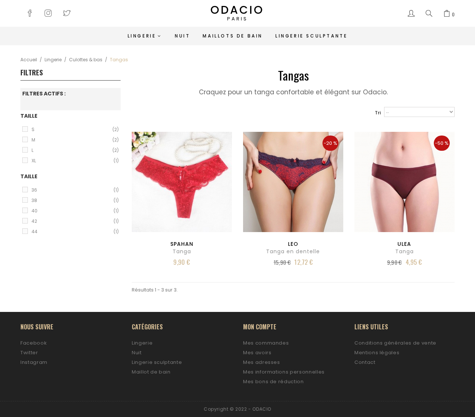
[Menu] (411, 14)
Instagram (34, 362)
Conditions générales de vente (395, 342)
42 (75, 221)
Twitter (29, 352)
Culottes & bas (85, 59)
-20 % (330, 143)
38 (75, 200)
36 (75, 190)
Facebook (33, 342)
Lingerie (53, 59)
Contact (365, 362)
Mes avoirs (257, 352)
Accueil (28, 59)
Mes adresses (261, 362)
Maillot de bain (151, 371)
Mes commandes (266, 342)
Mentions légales (376, 352)
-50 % (442, 143)
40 (75, 211)
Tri (378, 112)
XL (75, 160)
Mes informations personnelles (284, 371)
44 (75, 231)
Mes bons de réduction (273, 381)
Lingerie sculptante (157, 362)
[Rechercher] (429, 14)
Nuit (137, 352)
